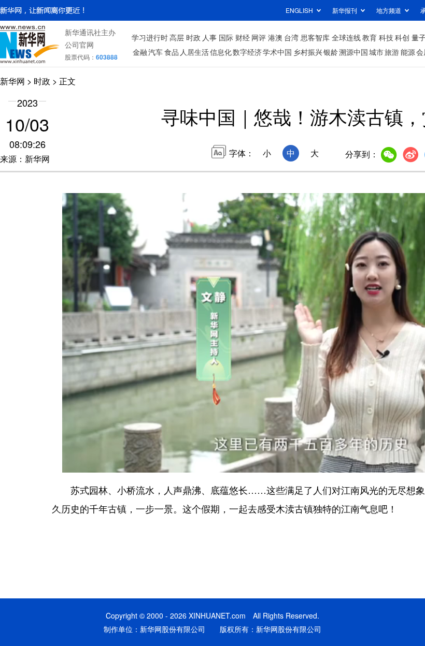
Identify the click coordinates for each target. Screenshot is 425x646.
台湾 (291, 37)
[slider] (97, 450)
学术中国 (277, 52)
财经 (242, 37)
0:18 (91, 462)
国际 (226, 37)
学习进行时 (150, 37)
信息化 (221, 52)
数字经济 (247, 52)
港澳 (275, 37)
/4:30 (106, 462)
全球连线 (346, 37)
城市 (376, 52)
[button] (71, 461)
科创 (402, 37)
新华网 (12, 81)
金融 (140, 52)
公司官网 (79, 44)
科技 (386, 37)
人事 (209, 37)
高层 (176, 37)
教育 (369, 37)
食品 (171, 52)
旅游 (392, 52)
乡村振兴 (307, 52)
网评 (258, 37)
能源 (408, 52)
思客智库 (315, 37)
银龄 (330, 52)
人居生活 (194, 52)
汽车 (155, 52)
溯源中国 (353, 52)
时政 (193, 37)
